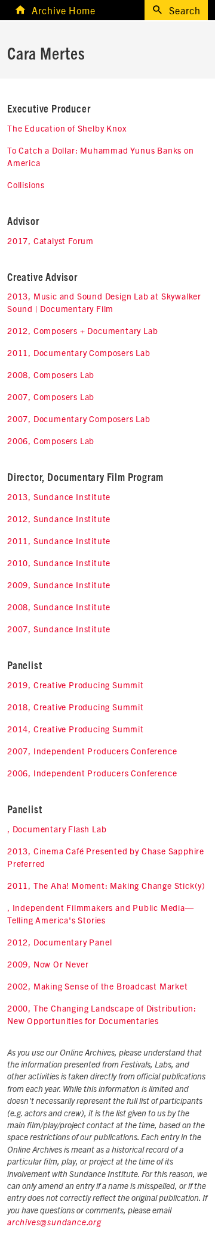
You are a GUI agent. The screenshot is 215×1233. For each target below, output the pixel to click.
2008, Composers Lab (50, 374)
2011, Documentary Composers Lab (78, 352)
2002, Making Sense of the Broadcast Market (97, 986)
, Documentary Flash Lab (56, 828)
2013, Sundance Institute (58, 496)
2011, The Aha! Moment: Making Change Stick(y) (106, 885)
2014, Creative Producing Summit (75, 728)
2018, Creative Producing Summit (75, 706)
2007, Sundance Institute (58, 628)
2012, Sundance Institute (58, 518)
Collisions (26, 184)
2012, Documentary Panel (59, 942)
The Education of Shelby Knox (66, 128)
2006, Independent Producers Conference (92, 772)
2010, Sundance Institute (58, 562)
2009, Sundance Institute (58, 584)
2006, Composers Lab (50, 440)
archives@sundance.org (54, 1223)
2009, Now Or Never (47, 964)
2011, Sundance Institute (58, 540)
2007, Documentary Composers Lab (78, 418)
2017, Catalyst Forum (50, 240)
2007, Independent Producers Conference (92, 750)
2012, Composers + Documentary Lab (82, 330)
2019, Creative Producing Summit (75, 684)
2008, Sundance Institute (58, 606)
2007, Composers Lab (50, 396)
